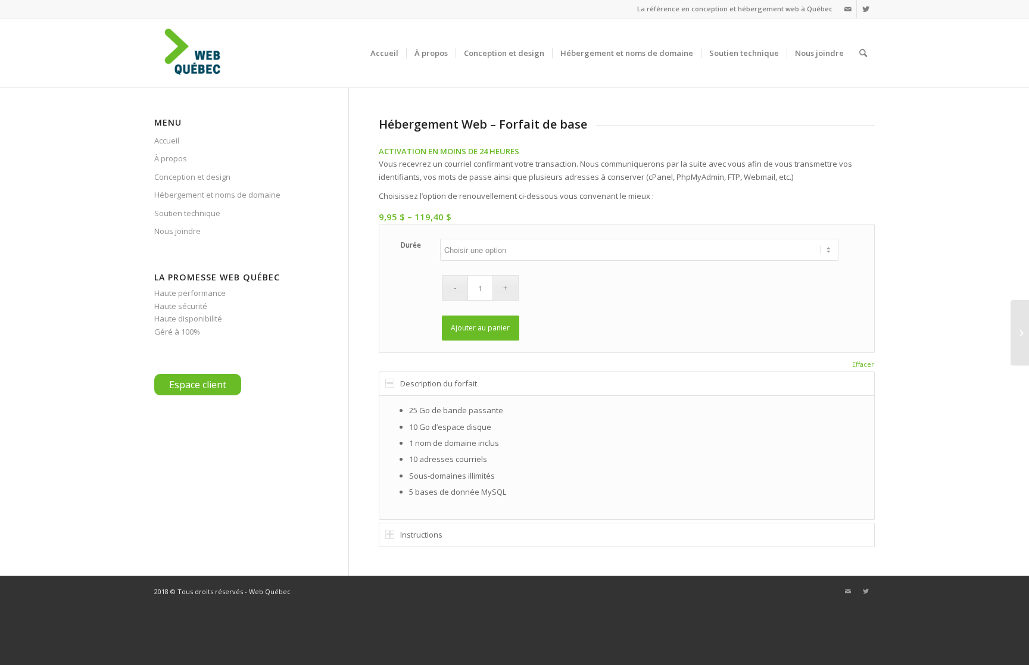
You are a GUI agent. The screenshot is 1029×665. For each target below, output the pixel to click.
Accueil (166, 140)
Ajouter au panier (480, 328)
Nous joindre (177, 231)
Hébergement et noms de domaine (217, 194)
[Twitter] (866, 9)
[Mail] (847, 9)
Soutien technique (187, 213)
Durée (411, 245)
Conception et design (192, 176)
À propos (170, 158)
